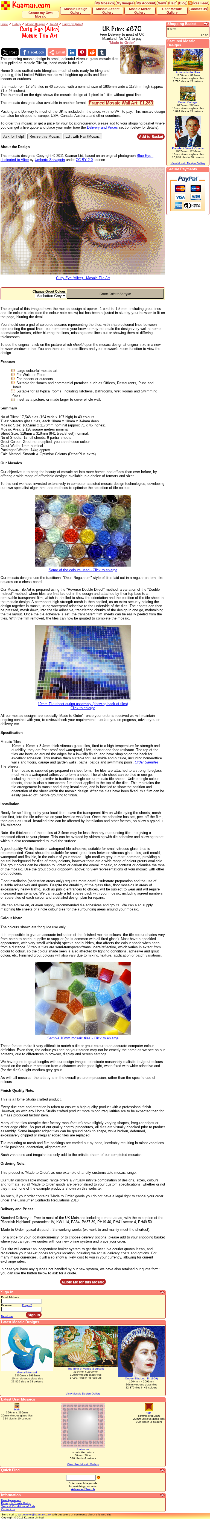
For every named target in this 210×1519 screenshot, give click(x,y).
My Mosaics (104, 3)
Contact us (8, 1509)
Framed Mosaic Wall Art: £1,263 (121, 103)
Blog (182, 3)
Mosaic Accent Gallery (107, 10)
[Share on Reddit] (92, 52)
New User (7, 1316)
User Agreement (11, 1500)
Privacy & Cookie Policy (16, 1503)
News (162, 3)
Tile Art (53, 24)
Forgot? (27, 1305)
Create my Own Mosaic (40, 14)
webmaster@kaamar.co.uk (34, 1514)
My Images (125, 3)
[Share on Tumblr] (102, 52)
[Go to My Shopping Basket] (206, 24)
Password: (7, 1305)
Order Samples (147, 762)
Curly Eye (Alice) (72, 24)
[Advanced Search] (162, 1470)
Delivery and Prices (102, 127)
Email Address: (10, 1297)
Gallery (16, 24)
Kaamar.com (30, 5)
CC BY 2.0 (84, 160)
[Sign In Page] (162, 1292)
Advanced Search (83, 1489)
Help (172, 3)
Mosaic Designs (35, 24)
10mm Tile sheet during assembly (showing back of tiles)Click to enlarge (83, 706)
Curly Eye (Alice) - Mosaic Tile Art (83, 278)
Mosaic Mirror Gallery (140, 10)
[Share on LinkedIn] (72, 52)
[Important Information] (162, 1495)
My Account (145, 3)
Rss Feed (200, 3)
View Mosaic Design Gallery (83, 1393)
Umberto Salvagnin (50, 160)
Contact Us (198, 9)
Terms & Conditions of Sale (18, 1506)
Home (4, 24)
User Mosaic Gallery (172, 10)
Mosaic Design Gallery (75, 10)
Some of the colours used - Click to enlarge (83, 570)
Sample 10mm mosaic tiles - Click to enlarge (82, 1038)
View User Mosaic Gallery (83, 1464)
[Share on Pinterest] (82, 52)
